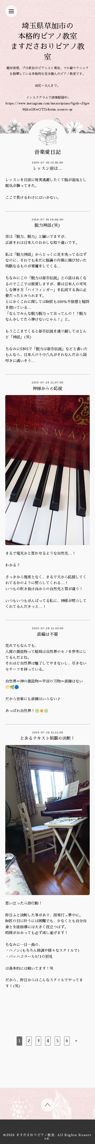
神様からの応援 (47, 389)
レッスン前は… (47, 168)
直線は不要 (47, 634)
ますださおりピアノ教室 (35, 1135)
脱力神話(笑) (47, 225)
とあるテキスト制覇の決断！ (47, 738)
